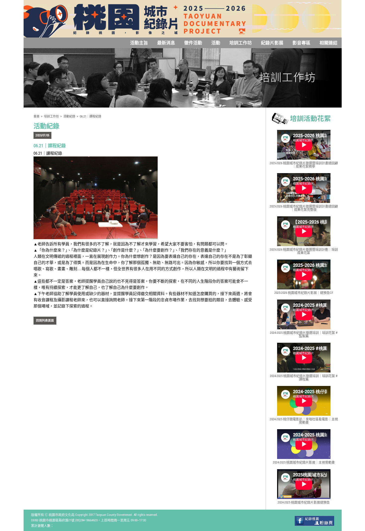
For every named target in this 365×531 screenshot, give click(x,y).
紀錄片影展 (272, 42)
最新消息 (166, 42)
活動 (215, 42)
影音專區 (301, 42)
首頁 (36, 116)
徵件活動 (193, 42)
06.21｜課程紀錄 (90, 116)
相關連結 (328, 42)
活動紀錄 (69, 116)
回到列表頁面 (45, 320)
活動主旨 (139, 42)
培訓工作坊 (240, 42)
